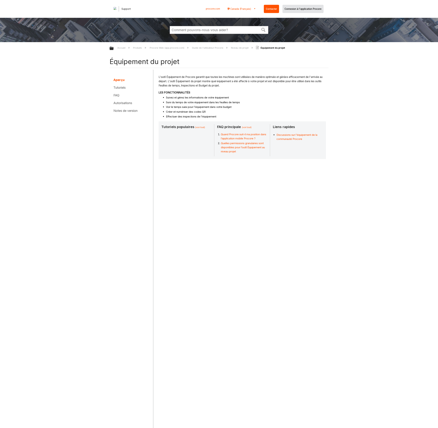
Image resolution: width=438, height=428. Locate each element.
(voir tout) (200, 127)
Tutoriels (119, 87)
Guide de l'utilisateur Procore (208, 47)
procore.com (213, 8)
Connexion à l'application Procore (303, 9)
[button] (263, 29)
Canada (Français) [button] (240, 8)
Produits (138, 47)
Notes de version (125, 110)
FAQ (116, 95)
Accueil (121, 47)
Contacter (271, 9)
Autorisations (122, 103)
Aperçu (119, 80)
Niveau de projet (240, 47)
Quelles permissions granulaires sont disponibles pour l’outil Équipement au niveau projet (243, 147)
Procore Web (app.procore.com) (167, 47)
